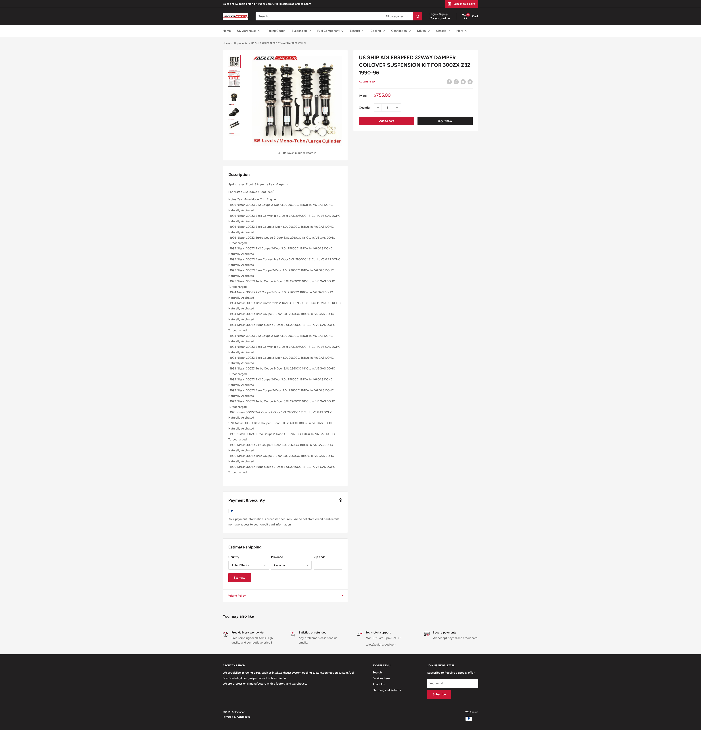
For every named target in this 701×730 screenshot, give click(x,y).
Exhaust (355, 30)
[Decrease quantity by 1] (378, 107)
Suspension (299, 30)
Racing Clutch (276, 30)
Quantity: (365, 107)
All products (240, 43)
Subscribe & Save (464, 3)
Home (227, 30)
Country (233, 557)
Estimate (239, 577)
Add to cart (386, 121)
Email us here (381, 678)
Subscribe (439, 694)
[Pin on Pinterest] (456, 81)
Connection (399, 30)
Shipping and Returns (386, 690)
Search (377, 672)
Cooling (376, 30)
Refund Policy (236, 595)
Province (277, 557)
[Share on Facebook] (449, 81)
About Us (378, 684)
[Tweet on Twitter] (463, 81)
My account (438, 18)
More (459, 30)
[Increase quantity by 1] (397, 107)
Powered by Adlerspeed (236, 716)
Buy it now (445, 121)
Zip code (319, 557)
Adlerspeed (367, 81)
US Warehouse (246, 30)
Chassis (441, 30)
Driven (421, 30)
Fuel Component (328, 30)
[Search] (417, 16)
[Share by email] (470, 81)
